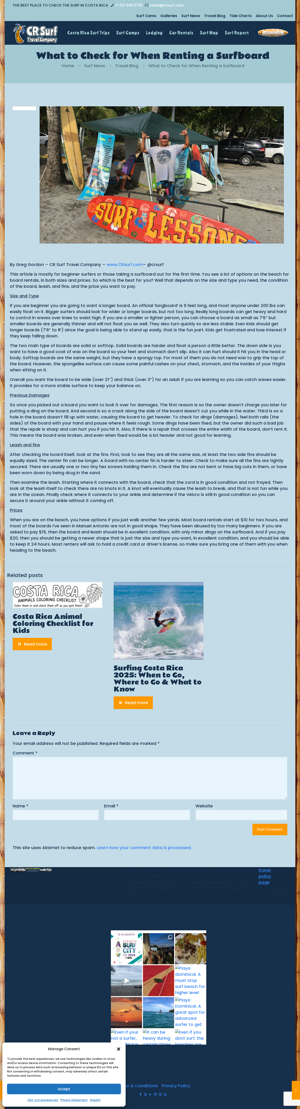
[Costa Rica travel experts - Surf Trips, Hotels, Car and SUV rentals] (35, 32)
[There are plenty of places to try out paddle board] (158, 1012)
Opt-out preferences (42, 1100)
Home (68, 66)
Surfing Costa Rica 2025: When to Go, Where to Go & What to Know (158, 679)
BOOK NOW (273, 32)
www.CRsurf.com (125, 264)
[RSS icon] (165, 1094)
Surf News (190, 15)
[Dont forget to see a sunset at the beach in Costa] (126, 1012)
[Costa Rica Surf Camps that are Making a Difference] (296, 1090)
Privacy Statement (74, 1100)
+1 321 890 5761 (128, 5)
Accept (64, 1089)
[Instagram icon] (160, 1094)
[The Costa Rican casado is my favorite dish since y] (190, 948)
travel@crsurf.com (166, 5)
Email (111, 806)
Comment (25, 753)
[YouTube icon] (150, 1094)
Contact (285, 15)
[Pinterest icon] (155, 1094)
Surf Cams (146, 15)
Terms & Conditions (137, 1086)
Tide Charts (240, 15)
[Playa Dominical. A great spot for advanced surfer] (190, 1012)
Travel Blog (214, 15)
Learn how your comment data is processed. (144, 847)
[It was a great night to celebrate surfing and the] (158, 948)
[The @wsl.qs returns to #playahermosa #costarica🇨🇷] (126, 948)
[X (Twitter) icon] (145, 1094)
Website (204, 806)
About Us (264, 15)
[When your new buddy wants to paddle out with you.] (158, 980)
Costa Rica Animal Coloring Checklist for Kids (53, 624)
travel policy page (265, 876)
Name (20, 806)
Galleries (168, 15)
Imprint (95, 1100)
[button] (118, 1049)
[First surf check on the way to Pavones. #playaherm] (126, 980)
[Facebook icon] (140, 1094)
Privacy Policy (175, 1086)
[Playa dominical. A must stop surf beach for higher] (190, 980)
